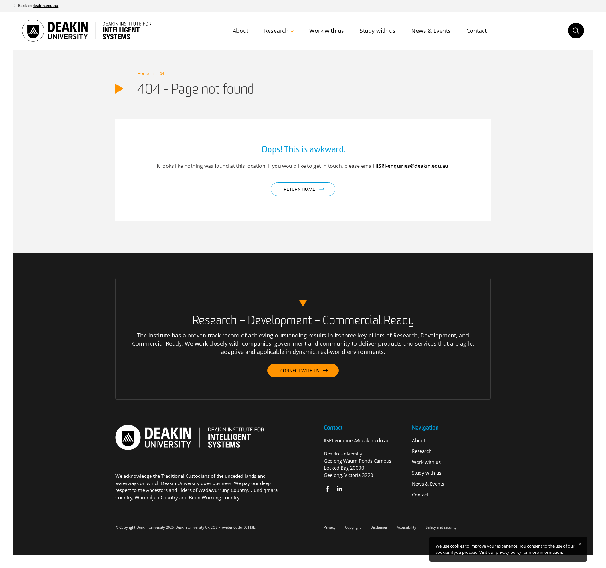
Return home (300, 189)
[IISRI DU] (339, 489)
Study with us (377, 30)
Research (276, 30)
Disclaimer (379, 527)
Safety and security (441, 527)
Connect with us (299, 371)
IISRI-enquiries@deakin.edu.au (411, 165)
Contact (476, 30)
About (240, 30)
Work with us (326, 30)
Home (143, 73)
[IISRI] (327, 489)
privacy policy (508, 552)
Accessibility (406, 527)
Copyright (353, 527)
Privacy (330, 527)
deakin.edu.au (45, 5)
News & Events (431, 30)
